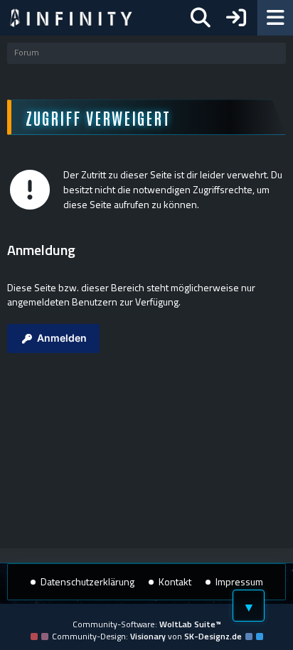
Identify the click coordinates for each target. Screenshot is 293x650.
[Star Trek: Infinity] (71, 18)
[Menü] (275, 18)
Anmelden (62, 338)
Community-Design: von (147, 636)
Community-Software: (147, 624)
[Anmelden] (236, 18)
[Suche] (200, 18)
